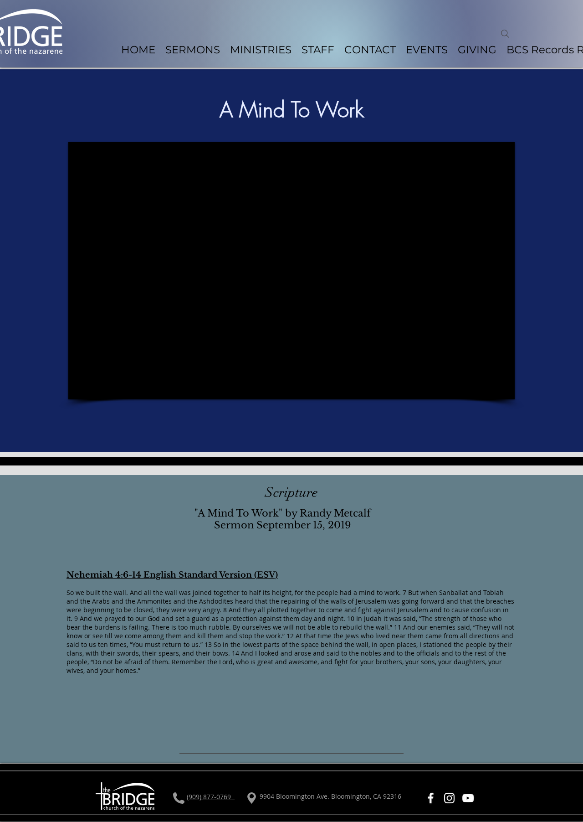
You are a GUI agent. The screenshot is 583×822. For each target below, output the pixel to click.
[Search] (505, 33)
